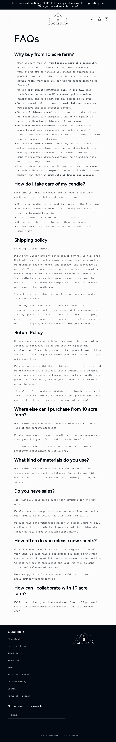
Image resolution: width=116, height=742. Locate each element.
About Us (13, 653)
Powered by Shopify (69, 736)
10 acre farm (52, 736)
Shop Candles (16, 639)
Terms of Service (18, 674)
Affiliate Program (19, 696)
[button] (9, 18)
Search (12, 689)
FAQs (10, 667)
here (86, 439)
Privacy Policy (17, 681)
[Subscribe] (61, 715)
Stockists (14, 660)
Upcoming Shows (17, 646)
